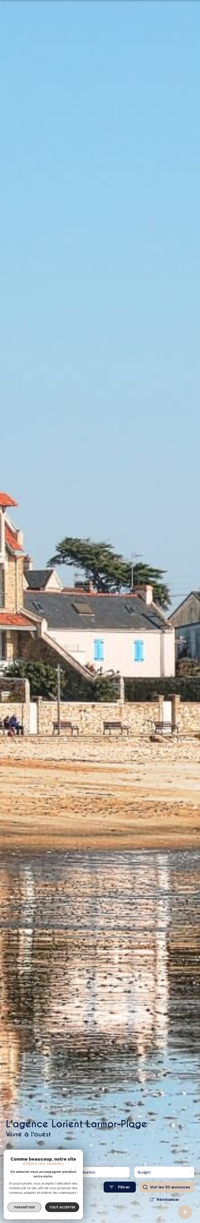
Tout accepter (62, 1207)
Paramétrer (24, 1207)
